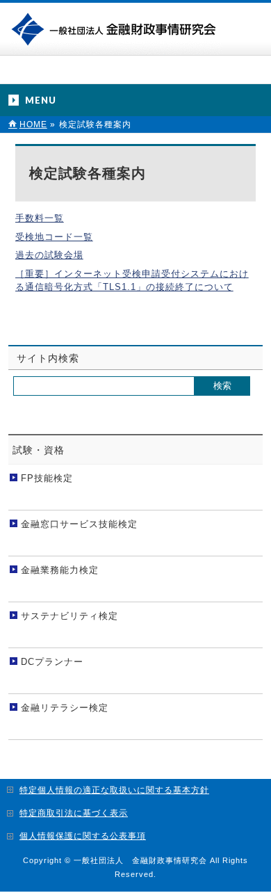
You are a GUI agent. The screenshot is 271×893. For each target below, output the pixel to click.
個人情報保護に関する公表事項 (82, 836)
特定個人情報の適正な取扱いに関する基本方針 (114, 790)
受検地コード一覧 (54, 237)
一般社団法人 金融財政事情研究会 (116, 28)
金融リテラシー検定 (64, 707)
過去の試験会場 (49, 255)
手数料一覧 (39, 218)
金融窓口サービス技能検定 (79, 524)
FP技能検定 (47, 478)
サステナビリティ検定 (69, 616)
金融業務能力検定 (60, 570)
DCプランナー (52, 662)
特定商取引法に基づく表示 (73, 813)
